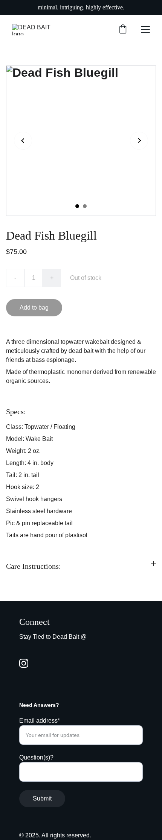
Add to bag (34, 307)
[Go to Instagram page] (23, 663)
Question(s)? (36, 757)
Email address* (39, 720)
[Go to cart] (123, 29)
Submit (42, 798)
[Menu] (145, 29)
